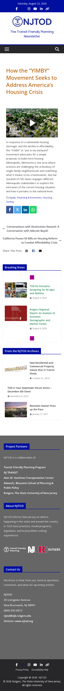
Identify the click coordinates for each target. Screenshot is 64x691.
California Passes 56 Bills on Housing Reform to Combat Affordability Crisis (30, 240)
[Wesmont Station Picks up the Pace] (16, 410)
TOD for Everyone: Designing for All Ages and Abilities (42, 286)
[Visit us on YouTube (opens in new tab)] (35, 9)
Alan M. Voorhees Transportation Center (29, 477)
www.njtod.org (24, 621)
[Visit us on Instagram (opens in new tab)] (29, 9)
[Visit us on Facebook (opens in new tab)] (16, 9)
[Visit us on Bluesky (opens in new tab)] (47, 9)
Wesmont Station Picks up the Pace (43, 407)
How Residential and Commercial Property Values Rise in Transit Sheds (42, 368)
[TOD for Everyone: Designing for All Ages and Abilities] (16, 286)
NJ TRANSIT (11, 472)
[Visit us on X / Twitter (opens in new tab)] (23, 9)
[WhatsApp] (33, 209)
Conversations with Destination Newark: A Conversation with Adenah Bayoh (33, 228)
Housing (47, 197)
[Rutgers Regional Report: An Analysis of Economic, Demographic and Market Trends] (16, 310)
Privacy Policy (22, 669)
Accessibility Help (39, 669)
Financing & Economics (29, 197)
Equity (12, 197)
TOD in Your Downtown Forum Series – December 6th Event (30, 389)
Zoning (10, 201)
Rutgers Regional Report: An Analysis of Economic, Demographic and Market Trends (42, 313)
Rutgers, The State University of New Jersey (30, 493)
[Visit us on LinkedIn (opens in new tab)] (41, 9)
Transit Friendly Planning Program (25, 467)
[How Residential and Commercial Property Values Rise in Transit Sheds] (16, 370)
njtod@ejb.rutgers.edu (17, 615)
